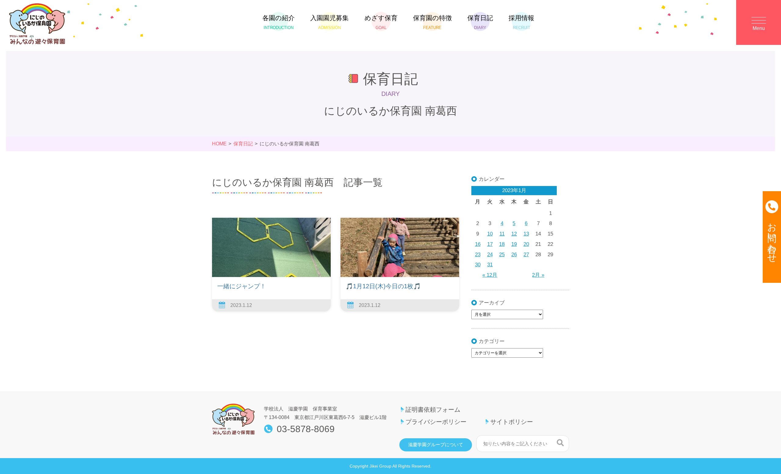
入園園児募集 (329, 22)
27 (526, 254)
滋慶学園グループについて (435, 444)
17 (490, 244)
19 (514, 244)
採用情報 (521, 22)
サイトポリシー (511, 421)
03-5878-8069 (306, 429)
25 (502, 254)
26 (514, 254)
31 (490, 265)
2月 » (538, 275)
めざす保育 (381, 22)
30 (477, 265)
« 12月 (489, 275)
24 (490, 254)
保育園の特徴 (432, 22)
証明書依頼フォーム (432, 409)
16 (477, 244)
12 (514, 234)
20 (526, 244)
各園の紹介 (278, 22)
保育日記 (480, 22)
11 (502, 234)
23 (477, 254)
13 (526, 234)
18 (502, 244)
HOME (219, 143)
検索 (560, 443)
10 (490, 234)
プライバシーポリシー (435, 421)
